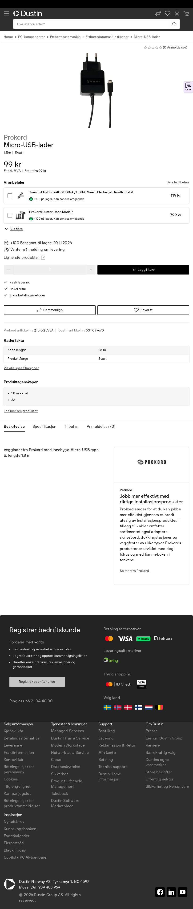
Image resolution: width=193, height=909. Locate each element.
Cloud (56, 759)
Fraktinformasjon (19, 752)
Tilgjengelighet (17, 786)
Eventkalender (17, 836)
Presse (152, 731)
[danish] (128, 707)
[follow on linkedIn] (171, 892)
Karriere (153, 745)
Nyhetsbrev (14, 821)
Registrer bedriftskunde (37, 682)
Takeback (59, 793)
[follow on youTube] (182, 892)
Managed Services (67, 731)
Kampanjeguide (18, 793)
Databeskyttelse (65, 766)
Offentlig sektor (159, 779)
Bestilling (106, 731)
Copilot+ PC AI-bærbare (25, 857)
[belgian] (159, 707)
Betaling (105, 759)
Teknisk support (112, 766)
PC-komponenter (31, 37)
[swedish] (107, 707)
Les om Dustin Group (164, 738)
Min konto (107, 752)
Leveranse (13, 745)
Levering (106, 738)
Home (8, 37)
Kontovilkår (14, 759)
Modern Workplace (68, 745)
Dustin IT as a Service (70, 738)
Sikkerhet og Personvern (167, 786)
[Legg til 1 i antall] (91, 270)
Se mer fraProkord (134, 571)
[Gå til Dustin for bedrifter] (28, 13)
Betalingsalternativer (22, 738)
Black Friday (15, 850)
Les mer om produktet (21, 411)
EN (14, 656)
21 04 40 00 (42, 701)
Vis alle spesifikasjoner (21, 368)
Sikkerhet (59, 774)
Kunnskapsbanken (20, 829)
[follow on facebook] (160, 892)
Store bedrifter (159, 772)
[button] (158, 13)
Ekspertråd (14, 843)
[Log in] (177, 13)
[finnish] (138, 707)
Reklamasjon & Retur (116, 745)
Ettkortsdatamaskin (65, 37)
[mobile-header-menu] (6, 13)
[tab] (16, 426)
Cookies (11, 779)
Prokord (15, 137)
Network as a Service (70, 752)
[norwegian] (117, 707)
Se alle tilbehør (178, 182)
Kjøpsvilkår (13, 731)
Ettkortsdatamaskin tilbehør (107, 37)
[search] (174, 24)
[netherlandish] (149, 707)
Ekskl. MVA (12, 171)
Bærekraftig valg (161, 752)
